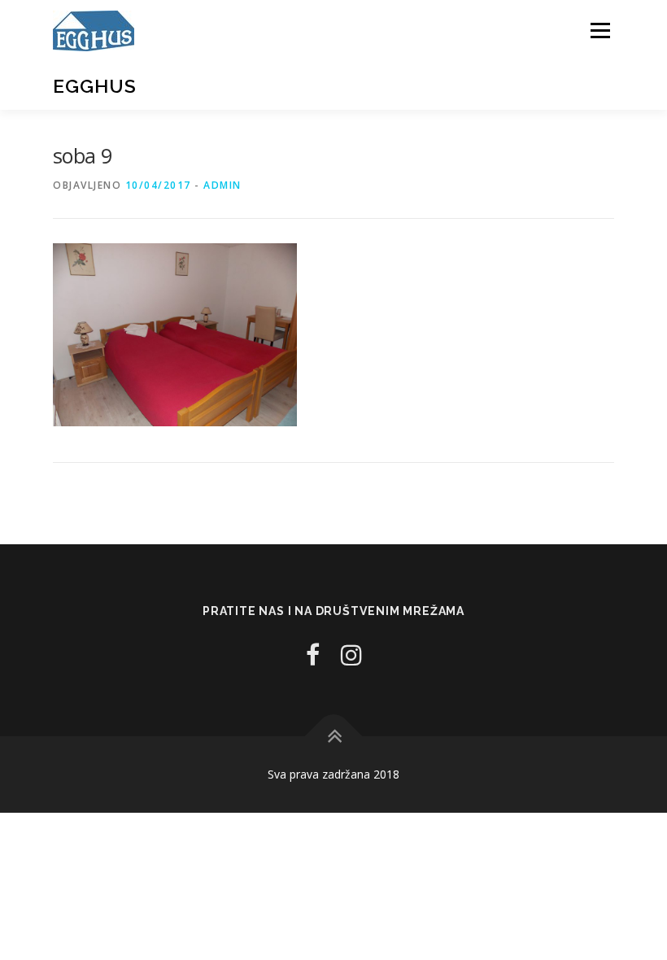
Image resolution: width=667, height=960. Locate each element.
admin (222, 185)
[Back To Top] (334, 737)
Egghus (95, 86)
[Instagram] (351, 654)
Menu (600, 30)
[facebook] (313, 654)
